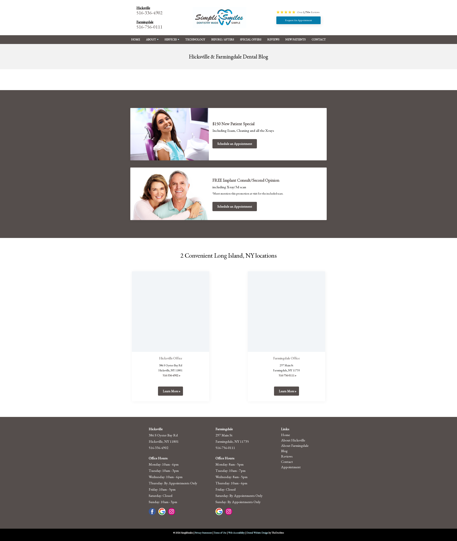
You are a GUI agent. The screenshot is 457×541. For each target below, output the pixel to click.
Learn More (170, 391)
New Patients (295, 39)
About (151, 39)
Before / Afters (222, 39)
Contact (319, 39)
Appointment (291, 467)
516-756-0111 (149, 27)
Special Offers (250, 39)
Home (135, 39)
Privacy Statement (203, 532)
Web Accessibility (236, 532)
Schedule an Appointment (234, 144)
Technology (195, 39)
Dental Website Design (257, 532)
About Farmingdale (294, 445)
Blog (284, 451)
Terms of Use (220, 532)
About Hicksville (293, 440)
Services (171, 39)
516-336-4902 (149, 12)
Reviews (273, 39)
